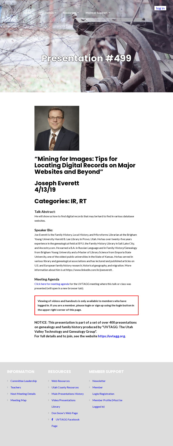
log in (160, 8)
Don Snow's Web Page (65, 413)
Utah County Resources (65, 387)
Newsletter (99, 380)
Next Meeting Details (23, 393)
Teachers (15, 387)
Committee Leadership (23, 380)
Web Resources (61, 380)
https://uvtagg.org (111, 336)
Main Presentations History (68, 393)
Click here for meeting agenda (51, 283)
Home (28, 12)
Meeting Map (18, 400)
